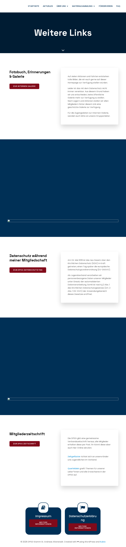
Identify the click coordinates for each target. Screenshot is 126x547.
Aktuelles (48, 6)
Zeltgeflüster (74, 456)
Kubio (103, 541)
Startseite (33, 6)
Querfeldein (73, 468)
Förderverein (106, 6)
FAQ (118, 6)
